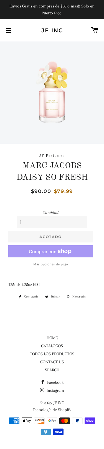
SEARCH (52, 369)
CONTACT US (52, 361)
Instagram (54, 390)
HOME (52, 337)
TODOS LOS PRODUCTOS (52, 353)
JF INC (52, 30)
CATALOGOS (52, 345)
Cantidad (51, 212)
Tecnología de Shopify (52, 409)
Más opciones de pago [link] (50, 264)
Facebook (55, 382)
